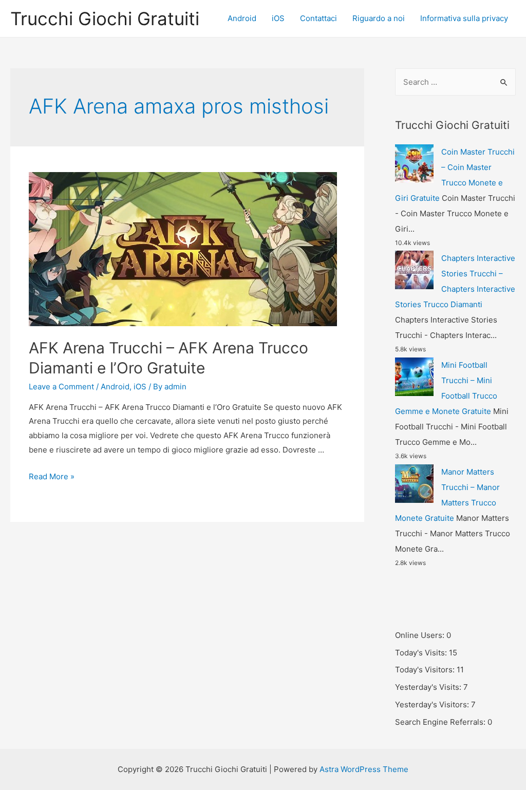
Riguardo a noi (378, 18)
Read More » (51, 476)
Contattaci (318, 18)
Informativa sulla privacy (464, 18)
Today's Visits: (422, 652)
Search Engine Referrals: (441, 722)
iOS (278, 18)
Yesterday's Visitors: (433, 704)
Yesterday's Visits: (429, 687)
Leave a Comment (61, 386)
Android (242, 18)
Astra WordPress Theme (364, 769)
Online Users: (420, 635)
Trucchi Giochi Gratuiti (104, 18)
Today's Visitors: (426, 669)
